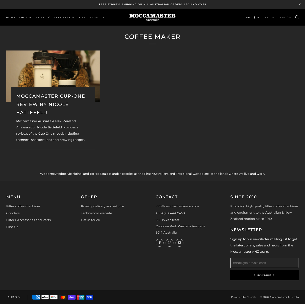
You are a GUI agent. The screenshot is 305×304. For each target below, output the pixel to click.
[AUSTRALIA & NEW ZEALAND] (152, 17)
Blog (82, 17)
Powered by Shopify (243, 297)
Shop (23, 17)
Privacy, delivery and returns (102, 206)
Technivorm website (96, 213)
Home (10, 17)
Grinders (13, 213)
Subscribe (262, 275)
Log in (269, 17)
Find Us (12, 227)
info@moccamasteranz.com (177, 206)
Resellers (62, 17)
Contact (97, 17)
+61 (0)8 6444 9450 (170, 213)
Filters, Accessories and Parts (28, 220)
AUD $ (251, 17)
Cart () (284, 17)
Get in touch (90, 220)
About (40, 17)
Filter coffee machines (23, 206)
